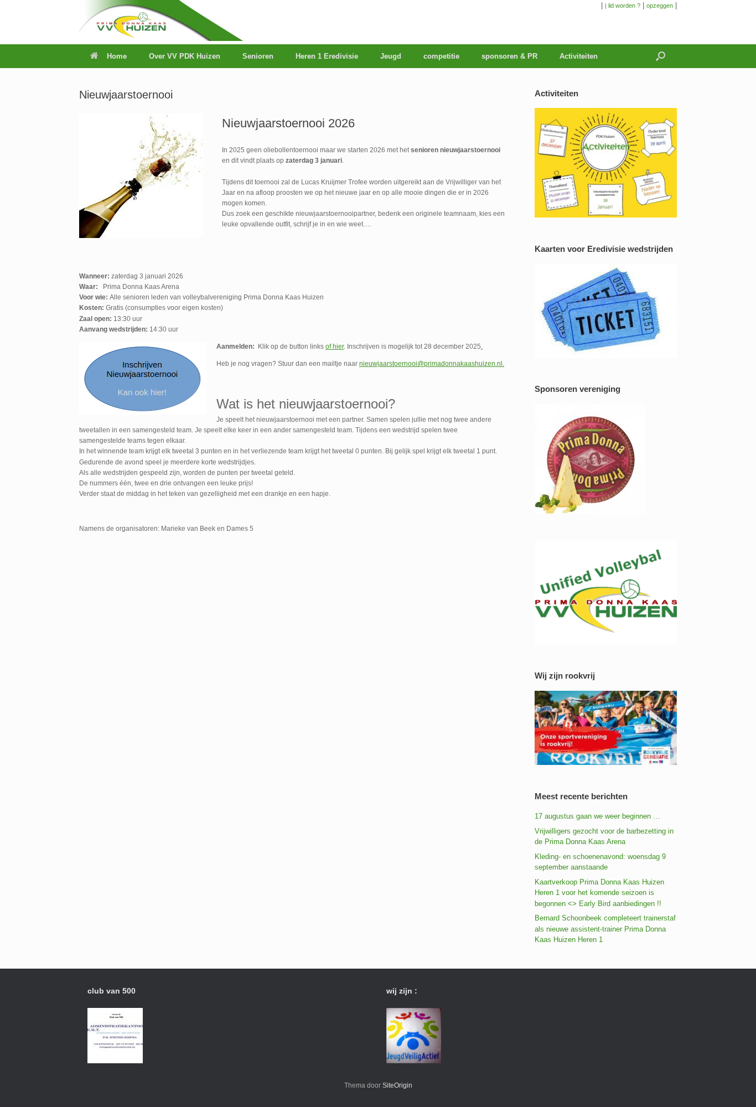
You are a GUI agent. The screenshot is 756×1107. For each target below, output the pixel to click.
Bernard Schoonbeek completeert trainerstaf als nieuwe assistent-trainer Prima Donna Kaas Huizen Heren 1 (605, 929)
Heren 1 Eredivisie (327, 56)
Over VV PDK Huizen (184, 56)
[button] (660, 56)
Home (117, 56)
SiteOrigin (397, 1085)
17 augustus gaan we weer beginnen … (597, 816)
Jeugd (390, 56)
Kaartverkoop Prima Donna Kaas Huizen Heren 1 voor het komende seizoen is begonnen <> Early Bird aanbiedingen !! (599, 893)
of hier (334, 346)
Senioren (257, 56)
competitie (441, 56)
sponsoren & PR (509, 56)
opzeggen (659, 5)
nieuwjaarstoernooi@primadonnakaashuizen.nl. (431, 364)
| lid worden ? (622, 5)
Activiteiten (579, 56)
